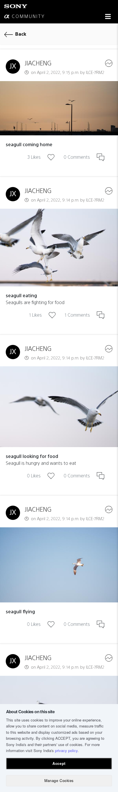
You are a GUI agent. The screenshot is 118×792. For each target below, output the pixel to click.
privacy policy (66, 750)
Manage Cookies (58, 780)
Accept (58, 763)
